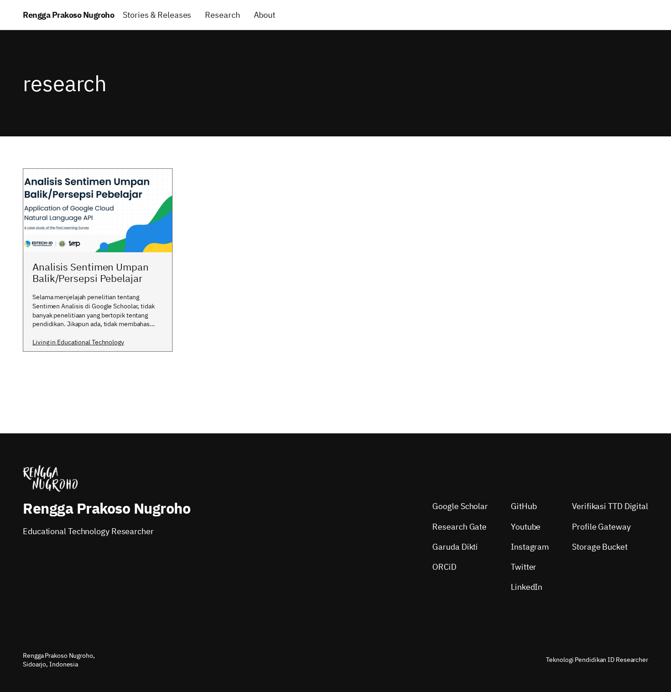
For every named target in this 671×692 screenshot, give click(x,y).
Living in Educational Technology (78, 342)
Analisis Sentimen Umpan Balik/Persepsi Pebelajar (90, 272)
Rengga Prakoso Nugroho (68, 15)
